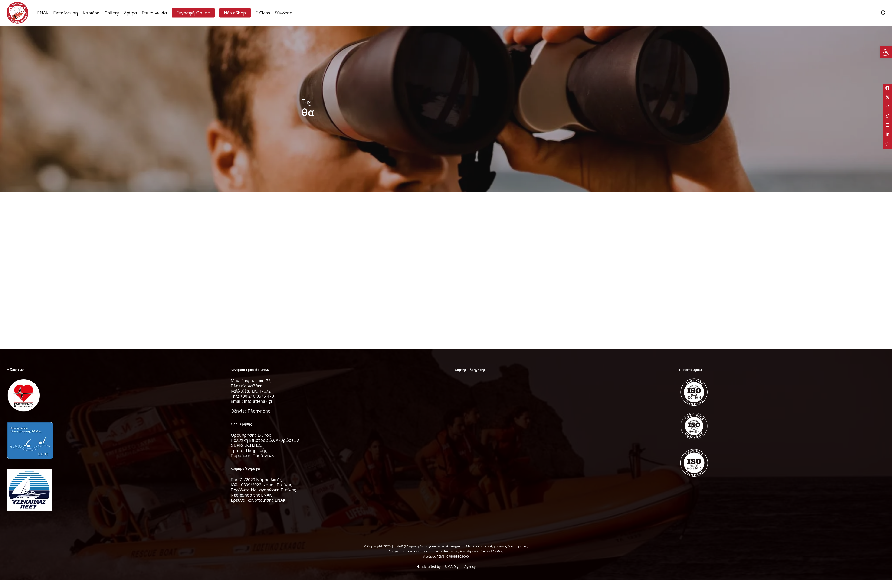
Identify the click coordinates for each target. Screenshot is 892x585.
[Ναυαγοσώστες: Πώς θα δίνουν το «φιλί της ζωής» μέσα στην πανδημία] (346, 290)
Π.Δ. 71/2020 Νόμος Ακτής (256, 479)
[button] (886, 52)
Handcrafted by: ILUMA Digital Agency (446, 566)
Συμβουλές (317, 285)
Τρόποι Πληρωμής (249, 450)
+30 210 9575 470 (257, 396)
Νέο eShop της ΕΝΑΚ (251, 495)
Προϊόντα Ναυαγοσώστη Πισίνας (263, 490)
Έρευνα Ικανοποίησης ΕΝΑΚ (258, 500)
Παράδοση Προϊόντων (253, 455)
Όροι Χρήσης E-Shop (251, 435)
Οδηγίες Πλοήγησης (250, 411)
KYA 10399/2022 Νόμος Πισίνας (261, 485)
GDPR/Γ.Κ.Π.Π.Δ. (246, 445)
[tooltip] (887, 88)
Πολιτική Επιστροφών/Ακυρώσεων (265, 440)
